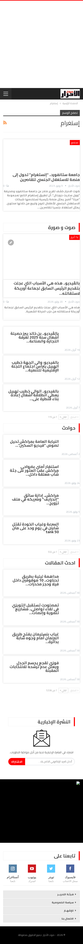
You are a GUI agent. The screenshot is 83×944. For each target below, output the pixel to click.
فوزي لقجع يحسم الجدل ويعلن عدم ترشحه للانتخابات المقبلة (34, 666)
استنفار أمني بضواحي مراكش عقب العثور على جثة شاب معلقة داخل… (34, 470)
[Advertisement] (41, 44)
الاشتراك (16, 761)
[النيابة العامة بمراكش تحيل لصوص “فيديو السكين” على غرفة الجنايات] (71, 442)
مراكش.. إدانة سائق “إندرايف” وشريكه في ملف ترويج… (35, 499)
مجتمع (74, 142)
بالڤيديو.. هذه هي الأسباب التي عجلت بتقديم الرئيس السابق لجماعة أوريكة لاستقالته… (47, 288)
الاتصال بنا (68, 918)
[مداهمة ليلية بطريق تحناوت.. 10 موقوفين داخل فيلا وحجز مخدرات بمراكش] (71, 577)
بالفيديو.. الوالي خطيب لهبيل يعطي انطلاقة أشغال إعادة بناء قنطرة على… (33, 395)
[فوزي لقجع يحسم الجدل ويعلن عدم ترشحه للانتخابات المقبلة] (71, 663)
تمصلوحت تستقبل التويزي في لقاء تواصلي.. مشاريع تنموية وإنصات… (35, 609)
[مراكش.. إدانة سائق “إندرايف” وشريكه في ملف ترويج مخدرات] (71, 496)
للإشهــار (69, 910)
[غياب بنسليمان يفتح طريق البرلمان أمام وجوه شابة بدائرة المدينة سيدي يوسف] (71, 635)
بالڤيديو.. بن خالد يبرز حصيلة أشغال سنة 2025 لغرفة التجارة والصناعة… (34, 337)
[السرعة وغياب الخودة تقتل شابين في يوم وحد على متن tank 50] (71, 525)
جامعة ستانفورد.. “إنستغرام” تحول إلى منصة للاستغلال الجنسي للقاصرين (46, 177)
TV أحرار (74, 237)
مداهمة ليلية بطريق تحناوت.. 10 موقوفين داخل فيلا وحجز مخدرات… (36, 580)
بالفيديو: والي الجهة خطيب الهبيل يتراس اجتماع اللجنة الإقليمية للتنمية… (35, 366)
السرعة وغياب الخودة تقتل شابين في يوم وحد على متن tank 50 (35, 528)
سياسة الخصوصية (63, 902)
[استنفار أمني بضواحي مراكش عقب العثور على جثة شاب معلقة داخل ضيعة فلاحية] (71, 467)
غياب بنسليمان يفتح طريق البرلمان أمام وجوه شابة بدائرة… (35, 638)
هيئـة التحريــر (65, 894)
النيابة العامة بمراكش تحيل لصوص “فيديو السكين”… (34, 443)
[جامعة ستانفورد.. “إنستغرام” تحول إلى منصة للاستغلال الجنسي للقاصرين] (57, 154)
